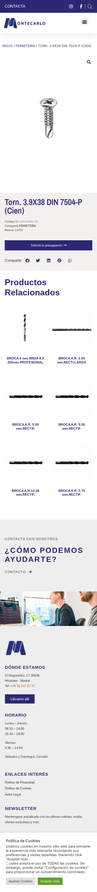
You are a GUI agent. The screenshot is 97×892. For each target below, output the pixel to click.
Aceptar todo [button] (50, 881)
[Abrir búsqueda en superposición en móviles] (90, 6)
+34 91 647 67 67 (22, 686)
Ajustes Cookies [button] (20, 881)
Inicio (7, 46)
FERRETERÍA (25, 46)
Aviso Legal (13, 794)
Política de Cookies (18, 788)
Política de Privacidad (20, 782)
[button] (84, 22)
